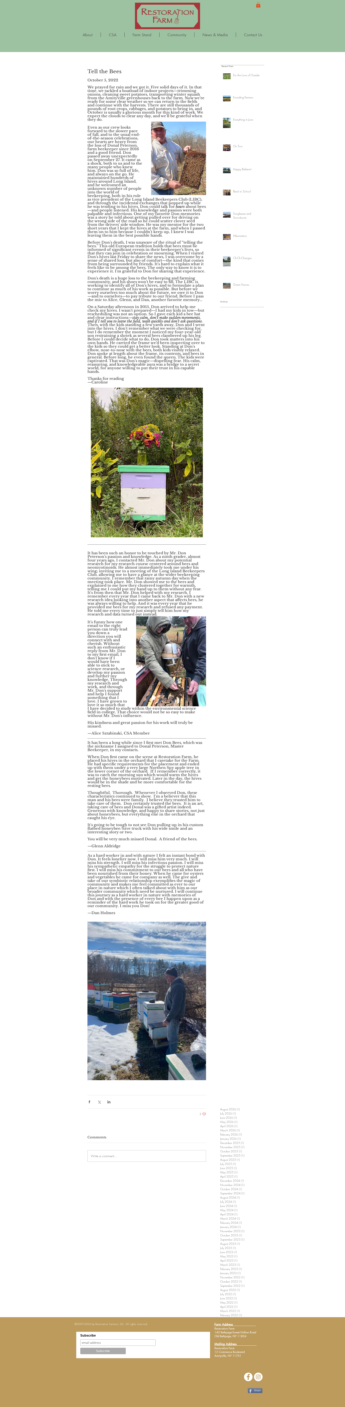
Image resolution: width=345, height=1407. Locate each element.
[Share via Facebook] (89, 1102)
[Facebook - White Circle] (248, 1377)
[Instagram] (258, 1377)
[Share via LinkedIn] (109, 1102)
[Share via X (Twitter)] (99, 1102)
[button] (258, 4)
